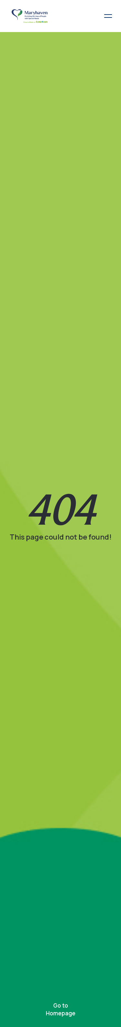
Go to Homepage (61, 1009)
